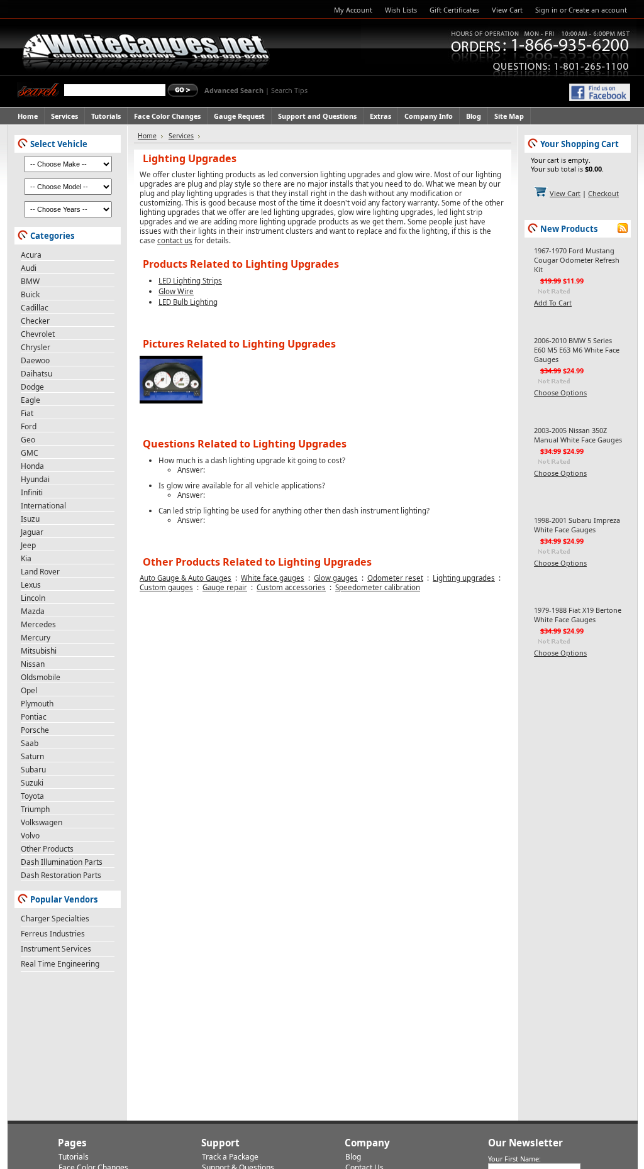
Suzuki (32, 782)
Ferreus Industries (53, 933)
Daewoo (35, 360)
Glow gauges (336, 578)
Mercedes (38, 624)
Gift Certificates (454, 9)
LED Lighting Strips (190, 280)
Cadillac (34, 307)
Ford (28, 426)
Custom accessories (291, 587)
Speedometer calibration (377, 587)
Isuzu (30, 518)
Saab (29, 743)
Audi (28, 268)
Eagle (30, 400)
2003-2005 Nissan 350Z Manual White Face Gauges (578, 434)
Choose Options (560, 392)
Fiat (27, 413)
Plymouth (37, 703)
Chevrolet (38, 334)
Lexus (31, 584)
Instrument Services (56, 948)
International (43, 505)
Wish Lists (401, 9)
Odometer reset (395, 578)
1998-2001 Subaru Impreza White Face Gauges (577, 524)
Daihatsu (36, 373)
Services (181, 135)
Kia (26, 558)
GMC (29, 452)
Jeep (28, 545)
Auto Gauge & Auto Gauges (185, 578)
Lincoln (33, 598)
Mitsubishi (39, 650)
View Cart (507, 9)
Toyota (32, 796)
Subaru (33, 769)
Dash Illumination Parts (62, 862)
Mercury (35, 637)
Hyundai (35, 479)
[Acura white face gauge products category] (171, 400)
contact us (174, 240)
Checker (35, 321)
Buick (30, 294)
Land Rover (40, 571)
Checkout (603, 193)
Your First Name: (514, 1158)
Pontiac (34, 716)
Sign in (546, 9)
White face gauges (272, 578)
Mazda (33, 611)
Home (147, 135)
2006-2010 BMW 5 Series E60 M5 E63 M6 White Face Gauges (576, 350)
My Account (353, 9)
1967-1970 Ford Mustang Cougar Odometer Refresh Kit (576, 260)
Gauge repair (225, 587)
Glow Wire (176, 291)
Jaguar (32, 532)
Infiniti (32, 492)
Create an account (598, 9)
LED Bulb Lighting (188, 302)
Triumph (35, 809)
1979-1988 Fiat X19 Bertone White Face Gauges (577, 614)
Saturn (32, 756)
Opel (29, 690)
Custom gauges (166, 587)
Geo (28, 439)
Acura (31, 255)
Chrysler (35, 347)
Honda (32, 466)
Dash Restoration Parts (61, 875)
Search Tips (289, 90)
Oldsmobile (40, 677)
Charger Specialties (55, 918)
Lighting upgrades (464, 578)
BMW (30, 281)
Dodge (32, 386)
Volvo (30, 835)
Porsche (35, 730)
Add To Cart (553, 302)
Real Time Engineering (60, 963)
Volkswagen (41, 822)
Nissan (33, 664)
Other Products (47, 848)
